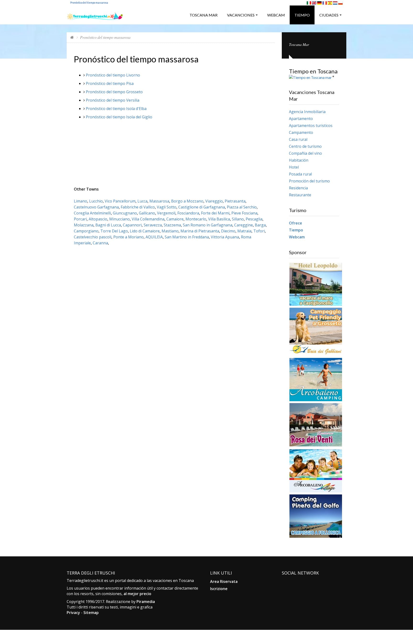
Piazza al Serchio (242, 207)
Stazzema (172, 225)
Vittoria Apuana (225, 237)
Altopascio (98, 219)
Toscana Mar (203, 15)
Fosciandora (188, 213)
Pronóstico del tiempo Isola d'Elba (116, 108)
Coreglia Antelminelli (92, 213)
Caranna (100, 243)
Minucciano (119, 219)
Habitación (298, 160)
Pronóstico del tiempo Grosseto (114, 91)
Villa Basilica (219, 219)
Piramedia (145, 601)
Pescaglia (254, 219)
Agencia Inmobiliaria (307, 111)
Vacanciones (241, 15)
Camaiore (175, 219)
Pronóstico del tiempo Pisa (110, 83)
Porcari (80, 219)
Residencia (298, 188)
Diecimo (228, 231)
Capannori (132, 225)
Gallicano (147, 213)
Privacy (73, 612)
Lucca (142, 201)
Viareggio (214, 201)
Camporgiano (86, 231)
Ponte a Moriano (128, 237)
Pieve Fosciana (244, 213)
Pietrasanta (235, 201)
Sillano (238, 219)
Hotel (294, 167)
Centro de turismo (305, 146)
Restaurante (300, 194)
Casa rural (298, 139)
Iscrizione (219, 588)
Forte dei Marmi (215, 213)
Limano (80, 201)
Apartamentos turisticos (310, 125)
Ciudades (328, 15)
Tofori (259, 231)
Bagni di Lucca (108, 225)
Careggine (243, 225)
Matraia (244, 231)
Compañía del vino (305, 153)
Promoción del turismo (309, 181)
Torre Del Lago (114, 231)
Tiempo (302, 15)
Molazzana (83, 225)
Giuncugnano (125, 213)
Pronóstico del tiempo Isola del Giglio (119, 117)
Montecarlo (195, 219)
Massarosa (159, 201)
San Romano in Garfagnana (207, 225)
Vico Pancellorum (120, 201)
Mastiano (170, 231)
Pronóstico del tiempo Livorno (113, 75)
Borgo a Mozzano (187, 201)
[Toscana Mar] (95, 14)
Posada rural (300, 174)
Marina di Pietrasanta (199, 231)
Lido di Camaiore (145, 231)
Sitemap (91, 612)
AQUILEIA (154, 237)
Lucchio (96, 201)
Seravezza (153, 225)
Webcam (276, 15)
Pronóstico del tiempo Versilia (112, 100)
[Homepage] (72, 37)
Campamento (301, 132)
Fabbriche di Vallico (138, 207)
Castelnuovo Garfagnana (96, 207)
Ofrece (295, 223)
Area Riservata (224, 581)
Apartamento (301, 118)
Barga (260, 225)
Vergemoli (166, 213)
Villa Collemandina (148, 219)
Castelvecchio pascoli (92, 237)
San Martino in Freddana (187, 237)
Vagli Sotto (166, 207)
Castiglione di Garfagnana (201, 207)
